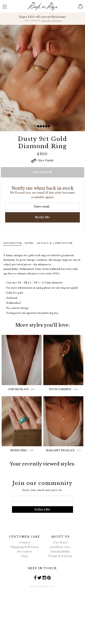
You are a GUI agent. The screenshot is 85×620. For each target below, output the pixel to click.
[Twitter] (39, 577)
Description (12, 243)
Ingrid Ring (21, 450)
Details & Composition (55, 243)
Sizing (29, 243)
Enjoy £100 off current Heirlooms (42, 18)
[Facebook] (35, 577)
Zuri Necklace (21, 389)
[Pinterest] (49, 577)
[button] (35, 126)
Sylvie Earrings (63, 389)
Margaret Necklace (63, 450)
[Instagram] (44, 577)
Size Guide (45, 160)
